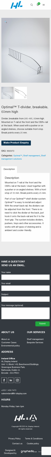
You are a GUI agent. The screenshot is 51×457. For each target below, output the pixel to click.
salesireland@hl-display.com (14, 394)
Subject (4, 295)
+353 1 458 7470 (8, 390)
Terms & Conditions (34, 439)
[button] (6, 22)
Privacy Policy (14, 439)
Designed (9, 451)
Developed (9, 453)
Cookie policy (33, 444)
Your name (6, 273)
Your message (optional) (12, 306)
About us (5, 339)
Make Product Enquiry (16, 143)
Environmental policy (10, 346)
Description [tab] (9, 169)
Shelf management (31, 156)
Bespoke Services (35, 343)
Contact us (17, 444)
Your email (5, 284)
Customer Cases (8, 343)
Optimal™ (17, 156)
